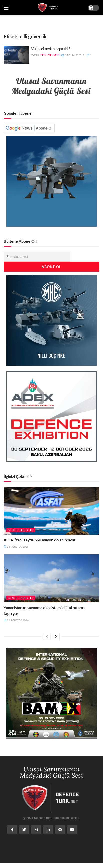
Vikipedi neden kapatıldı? (50, 48)
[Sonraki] (56, 636)
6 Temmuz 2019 (74, 55)
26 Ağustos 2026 (17, 546)
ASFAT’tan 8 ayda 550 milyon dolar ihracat (40, 540)
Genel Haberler (21, 530)
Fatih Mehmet (49, 55)
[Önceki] (47, 636)
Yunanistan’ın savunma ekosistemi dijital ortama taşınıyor (44, 610)
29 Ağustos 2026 (17, 620)
